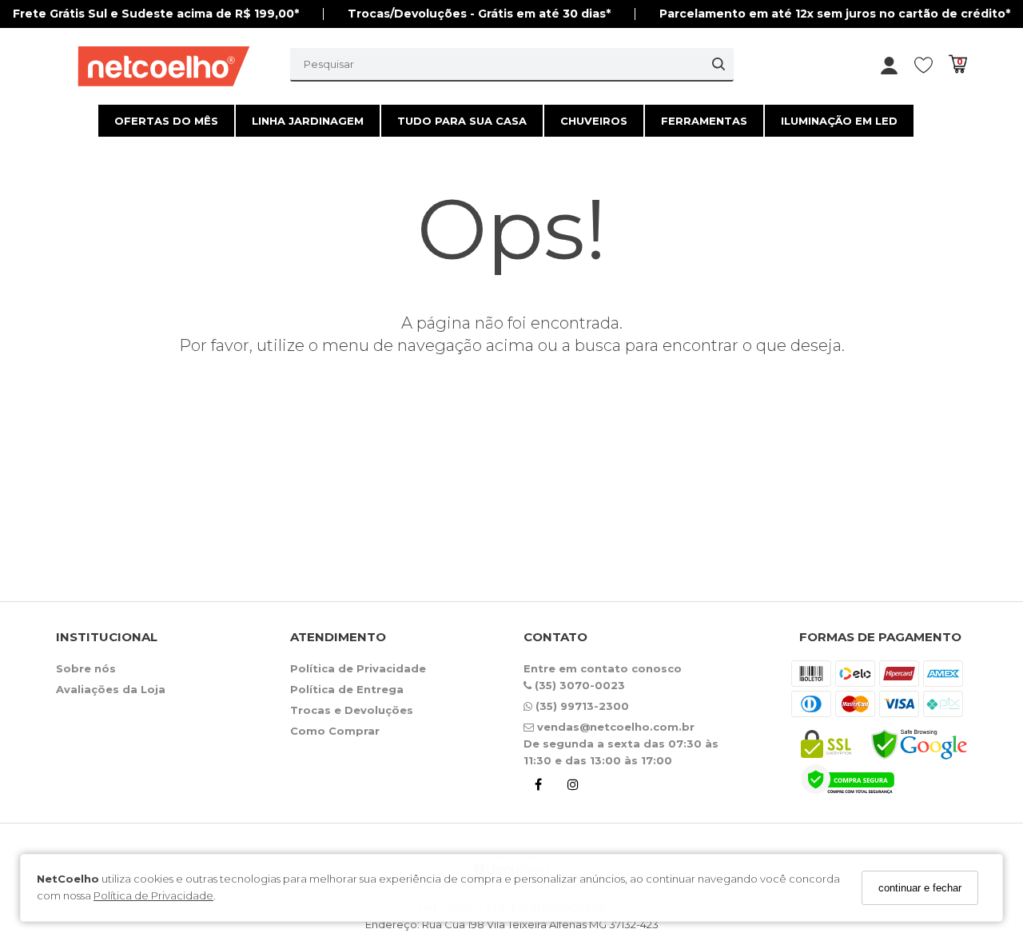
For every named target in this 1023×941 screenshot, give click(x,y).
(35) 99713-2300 (580, 706)
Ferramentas (704, 120)
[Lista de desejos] (931, 64)
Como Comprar (335, 730)
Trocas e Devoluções (351, 710)
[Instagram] (573, 787)
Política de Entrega (347, 689)
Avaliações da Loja (110, 689)
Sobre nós (86, 668)
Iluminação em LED (839, 120)
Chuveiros (593, 120)
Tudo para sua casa (462, 120)
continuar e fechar (919, 888)
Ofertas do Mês (166, 120)
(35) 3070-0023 (578, 685)
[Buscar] (718, 64)
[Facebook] (538, 787)
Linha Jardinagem (308, 120)
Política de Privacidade (153, 896)
